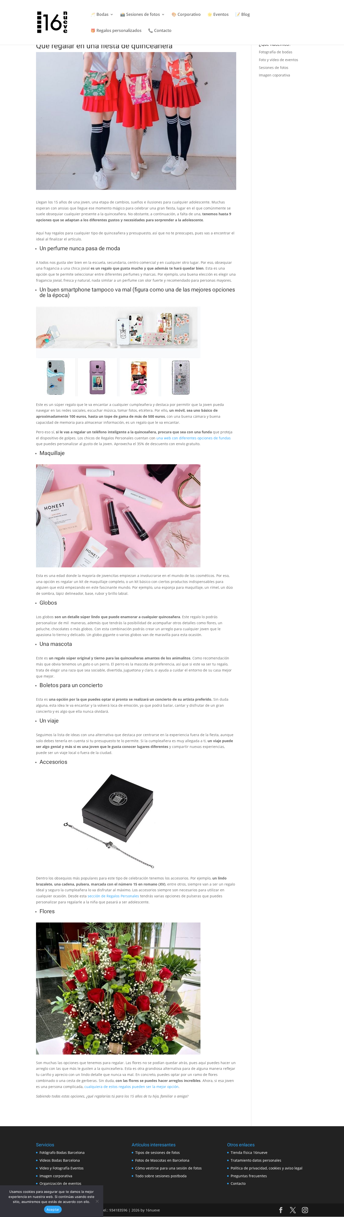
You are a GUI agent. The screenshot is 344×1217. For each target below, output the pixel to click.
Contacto (238, 1183)
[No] (96, 1201)
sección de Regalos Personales (113, 896)
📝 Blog (242, 15)
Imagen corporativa (56, 1175)
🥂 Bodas (99, 15)
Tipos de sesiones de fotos (157, 1152)
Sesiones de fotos (273, 67)
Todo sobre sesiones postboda (161, 1175)
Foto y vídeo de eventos (278, 59)
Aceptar (53, 1209)
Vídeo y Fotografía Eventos (62, 1168)
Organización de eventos (60, 1183)
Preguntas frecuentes (249, 1175)
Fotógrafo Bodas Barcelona (62, 1152)
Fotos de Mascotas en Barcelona (162, 1160)
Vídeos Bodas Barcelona (60, 1160)
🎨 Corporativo (186, 15)
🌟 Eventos (218, 15)
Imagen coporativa (274, 75)
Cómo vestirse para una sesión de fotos (168, 1168)
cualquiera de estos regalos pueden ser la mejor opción (131, 1086)
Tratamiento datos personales (256, 1160)
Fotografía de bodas (275, 52)
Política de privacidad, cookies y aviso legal (266, 1168)
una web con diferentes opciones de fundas (193, 438)
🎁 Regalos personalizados (116, 31)
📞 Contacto (159, 31)
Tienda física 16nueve (249, 1152)
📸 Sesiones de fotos (140, 15)
